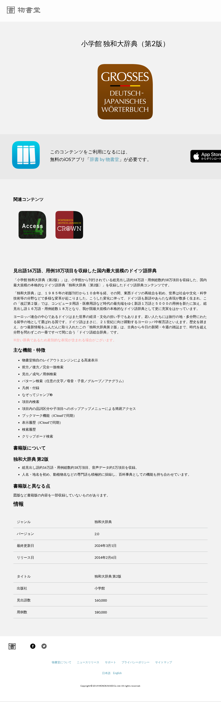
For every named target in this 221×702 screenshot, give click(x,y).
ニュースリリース (88, 662)
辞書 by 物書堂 (104, 159)
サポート (110, 662)
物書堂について (61, 662)
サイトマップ (163, 662)
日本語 (106, 673)
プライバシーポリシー (136, 662)
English (117, 673)
